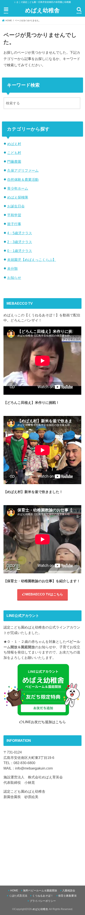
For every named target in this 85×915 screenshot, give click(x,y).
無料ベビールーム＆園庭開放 (40, 890)
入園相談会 (68, 890)
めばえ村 (14, 144)
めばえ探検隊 (17, 197)
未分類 (12, 268)
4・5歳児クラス (19, 233)
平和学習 (14, 215)
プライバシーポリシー (43, 901)
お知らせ (14, 278)
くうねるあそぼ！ (42, 895)
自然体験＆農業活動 (23, 179)
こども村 (14, 153)
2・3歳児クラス (19, 242)
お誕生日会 (16, 206)
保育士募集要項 (67, 895)
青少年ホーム (17, 188)
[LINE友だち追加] (42, 713)
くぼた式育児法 (18, 895)
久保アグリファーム (23, 170)
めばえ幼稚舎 (42, 10)
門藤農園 (14, 161)
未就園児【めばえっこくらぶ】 (31, 260)
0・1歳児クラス (19, 251)
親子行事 (14, 224)
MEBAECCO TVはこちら (44, 594)
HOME (14, 890)
